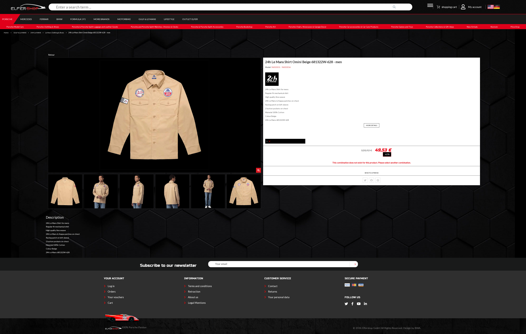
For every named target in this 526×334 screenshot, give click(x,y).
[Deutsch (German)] (497, 7)
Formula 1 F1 (78, 19)
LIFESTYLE (169, 19)
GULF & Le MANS (147, 19)
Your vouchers (116, 297)
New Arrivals (472, 27)
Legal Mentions (196, 302)
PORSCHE (7, 19)
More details (371, 125)
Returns (272, 291)
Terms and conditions (200, 286)
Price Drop (515, 27)
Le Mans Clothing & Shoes (54, 33)
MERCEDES (26, 19)
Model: (268, 67)
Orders (111, 291)
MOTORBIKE (124, 19)
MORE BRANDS (101, 19)
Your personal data (278, 297)
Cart (110, 302)
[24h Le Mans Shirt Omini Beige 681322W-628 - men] (65, 191)
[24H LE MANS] (272, 85)
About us (193, 297)
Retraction (194, 291)
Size (267, 137)
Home (6, 33)
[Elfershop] (30, 7)
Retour (51, 54)
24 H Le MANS (36, 33)
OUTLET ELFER (190, 19)
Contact (273, 286)
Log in (111, 286)
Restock (494, 27)
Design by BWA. (412, 327)
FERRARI (44, 19)
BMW (59, 19)
